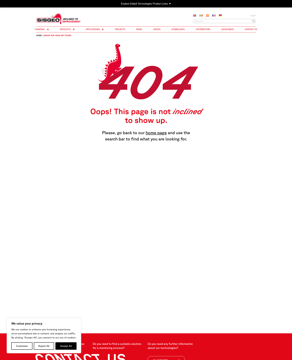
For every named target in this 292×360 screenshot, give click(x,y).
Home (39, 35)
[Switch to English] (194, 16)
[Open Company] (48, 29)
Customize (22, 346)
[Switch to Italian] (201, 16)
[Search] (253, 21)
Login (253, 15)
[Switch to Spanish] (207, 16)
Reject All (43, 346)
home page (156, 132)
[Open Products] (74, 29)
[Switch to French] (214, 16)
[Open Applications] (103, 29)
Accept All (66, 346)
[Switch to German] (220, 16)
